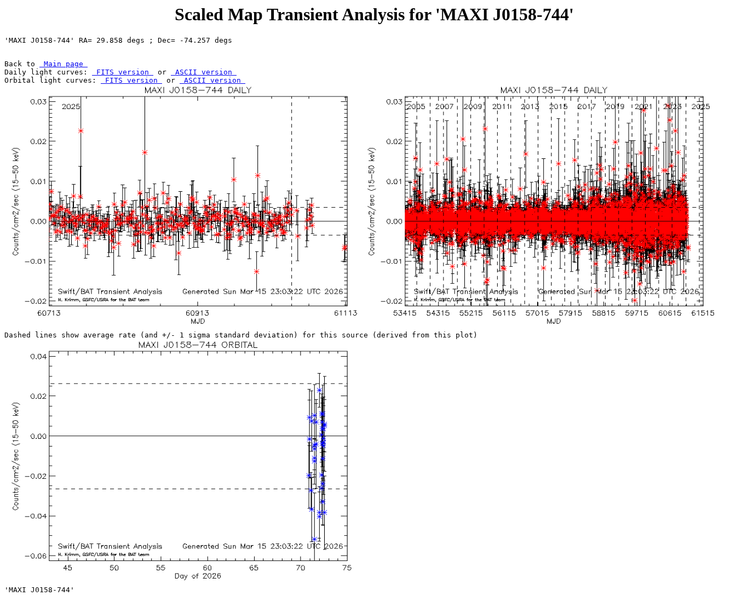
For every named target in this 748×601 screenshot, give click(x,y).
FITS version (122, 72)
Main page (63, 64)
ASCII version (204, 72)
